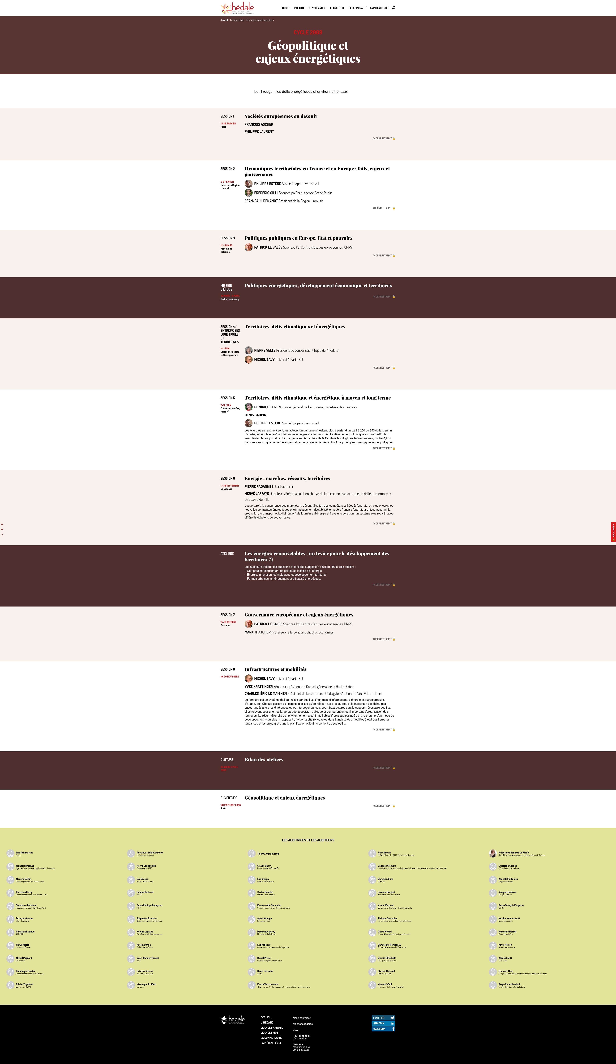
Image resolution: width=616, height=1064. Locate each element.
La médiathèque (379, 8)
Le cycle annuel (317, 8)
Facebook (379, 1029)
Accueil (286, 8)
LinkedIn (378, 1023)
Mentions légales (303, 1024)
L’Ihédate (299, 8)
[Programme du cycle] (2, 531)
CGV (295, 1030)
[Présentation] (2, 526)
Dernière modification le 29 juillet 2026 (301, 1046)
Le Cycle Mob (337, 8)
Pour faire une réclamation (301, 1037)
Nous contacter (302, 1018)
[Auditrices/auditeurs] (2, 537)
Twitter (378, 1018)
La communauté (357, 8)
